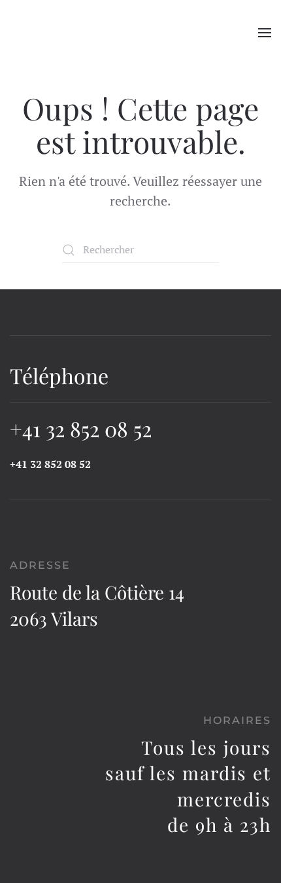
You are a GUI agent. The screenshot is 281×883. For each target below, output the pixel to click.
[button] (264, 32)
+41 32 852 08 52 (81, 428)
